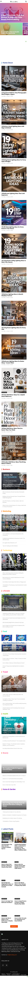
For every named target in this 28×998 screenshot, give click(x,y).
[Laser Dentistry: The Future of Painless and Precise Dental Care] (14, 725)
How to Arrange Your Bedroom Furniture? (7, 901)
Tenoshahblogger (6, 609)
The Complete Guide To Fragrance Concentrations (13, 768)
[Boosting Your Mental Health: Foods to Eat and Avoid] (11, 29)
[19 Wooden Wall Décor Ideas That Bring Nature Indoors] (14, 447)
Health (2, 30)
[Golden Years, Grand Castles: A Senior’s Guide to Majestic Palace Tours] (14, 683)
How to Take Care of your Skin (9, 784)
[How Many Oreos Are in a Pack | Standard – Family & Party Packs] (14, 643)
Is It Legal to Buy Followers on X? (10, 542)
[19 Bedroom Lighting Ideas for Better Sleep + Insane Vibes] (14, 347)
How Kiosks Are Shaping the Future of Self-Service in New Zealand (7, 885)
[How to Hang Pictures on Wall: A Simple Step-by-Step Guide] (21, 894)
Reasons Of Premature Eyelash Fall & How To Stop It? (14, 775)
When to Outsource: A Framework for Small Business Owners (13, 485)
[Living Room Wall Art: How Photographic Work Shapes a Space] (14, 78)
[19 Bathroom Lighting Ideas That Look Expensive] (14, 179)
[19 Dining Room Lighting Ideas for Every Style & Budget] (14, 145)
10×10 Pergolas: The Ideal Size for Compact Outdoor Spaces (13, 606)
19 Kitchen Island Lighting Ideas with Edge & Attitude (12, 127)
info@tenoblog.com (12, 954)
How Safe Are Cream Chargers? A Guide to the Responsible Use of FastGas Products (13, 565)
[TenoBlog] (14, 1)
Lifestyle (16, 842)
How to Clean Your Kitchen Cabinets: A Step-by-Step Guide (6, 866)
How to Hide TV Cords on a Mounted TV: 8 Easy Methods (20, 919)
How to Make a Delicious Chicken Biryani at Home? (13, 663)
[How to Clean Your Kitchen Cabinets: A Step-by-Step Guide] (7, 857)
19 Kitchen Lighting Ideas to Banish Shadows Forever (12, 295)
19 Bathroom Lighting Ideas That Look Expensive (13, 194)
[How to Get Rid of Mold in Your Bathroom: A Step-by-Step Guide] (7, 911)
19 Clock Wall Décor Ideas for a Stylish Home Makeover (13, 395)
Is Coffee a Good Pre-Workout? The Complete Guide (14, 740)
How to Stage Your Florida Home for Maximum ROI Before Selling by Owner (14, 804)
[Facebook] (2, 965)
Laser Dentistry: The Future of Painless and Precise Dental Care (13, 729)
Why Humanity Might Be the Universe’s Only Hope (13, 622)
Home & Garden (5, 842)
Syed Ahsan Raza (6, 771)
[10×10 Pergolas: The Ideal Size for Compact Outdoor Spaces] (14, 602)
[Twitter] (6, 965)
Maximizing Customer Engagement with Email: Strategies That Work (13, 527)
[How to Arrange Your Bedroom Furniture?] (7, 894)
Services (3, 880)
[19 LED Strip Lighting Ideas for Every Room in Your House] (14, 212)
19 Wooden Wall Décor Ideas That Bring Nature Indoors (13, 462)
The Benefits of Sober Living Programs (11, 821)
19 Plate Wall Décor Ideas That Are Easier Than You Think (12, 429)
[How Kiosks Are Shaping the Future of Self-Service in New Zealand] (7, 875)
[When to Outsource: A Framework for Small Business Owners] (14, 481)
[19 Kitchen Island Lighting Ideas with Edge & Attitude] (14, 112)
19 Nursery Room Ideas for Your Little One (12, 812)
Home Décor (4, 90)
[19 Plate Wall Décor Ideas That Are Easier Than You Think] (14, 414)
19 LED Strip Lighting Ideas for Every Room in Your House (12, 227)
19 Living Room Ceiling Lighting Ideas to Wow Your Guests (13, 261)
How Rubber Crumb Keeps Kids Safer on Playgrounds (14, 581)
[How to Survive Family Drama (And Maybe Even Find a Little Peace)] (21, 857)
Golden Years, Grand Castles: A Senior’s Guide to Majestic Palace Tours (13, 687)
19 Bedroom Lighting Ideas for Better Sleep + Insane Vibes (12, 362)
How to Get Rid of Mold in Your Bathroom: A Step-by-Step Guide (7, 920)
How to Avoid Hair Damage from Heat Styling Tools (14, 781)
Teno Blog (3, 96)
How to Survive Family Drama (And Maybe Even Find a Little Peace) (20, 866)
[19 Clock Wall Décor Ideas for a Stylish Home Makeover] (14, 380)
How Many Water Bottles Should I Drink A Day (12, 748)
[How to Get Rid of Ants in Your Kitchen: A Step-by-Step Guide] (21, 875)
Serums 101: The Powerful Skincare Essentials (13, 778)
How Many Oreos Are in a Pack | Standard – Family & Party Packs (12, 647)
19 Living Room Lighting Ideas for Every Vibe (13, 328)
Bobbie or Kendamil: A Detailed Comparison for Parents (14, 815)
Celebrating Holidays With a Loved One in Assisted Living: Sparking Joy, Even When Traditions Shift (20, 847)
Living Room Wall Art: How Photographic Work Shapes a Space (13, 93)
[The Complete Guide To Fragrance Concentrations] (14, 764)
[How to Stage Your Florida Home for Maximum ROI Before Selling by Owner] (14, 801)
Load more (13, 926)
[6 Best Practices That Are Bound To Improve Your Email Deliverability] (14, 13)
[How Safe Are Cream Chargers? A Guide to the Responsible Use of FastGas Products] (14, 562)
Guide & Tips (4, 862)
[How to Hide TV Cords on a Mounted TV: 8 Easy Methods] (21, 911)
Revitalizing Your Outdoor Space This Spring (12, 818)
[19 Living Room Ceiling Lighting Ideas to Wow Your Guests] (14, 246)
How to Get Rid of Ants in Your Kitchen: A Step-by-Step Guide (20, 884)
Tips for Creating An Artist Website (10, 545)
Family (25, 30)
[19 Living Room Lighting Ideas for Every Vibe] (14, 313)
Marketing (3, 12)
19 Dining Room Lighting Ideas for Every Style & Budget (13, 160)
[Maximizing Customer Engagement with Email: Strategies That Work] (14, 522)
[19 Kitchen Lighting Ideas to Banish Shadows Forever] (14, 279)
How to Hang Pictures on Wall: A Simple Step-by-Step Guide (20, 902)
